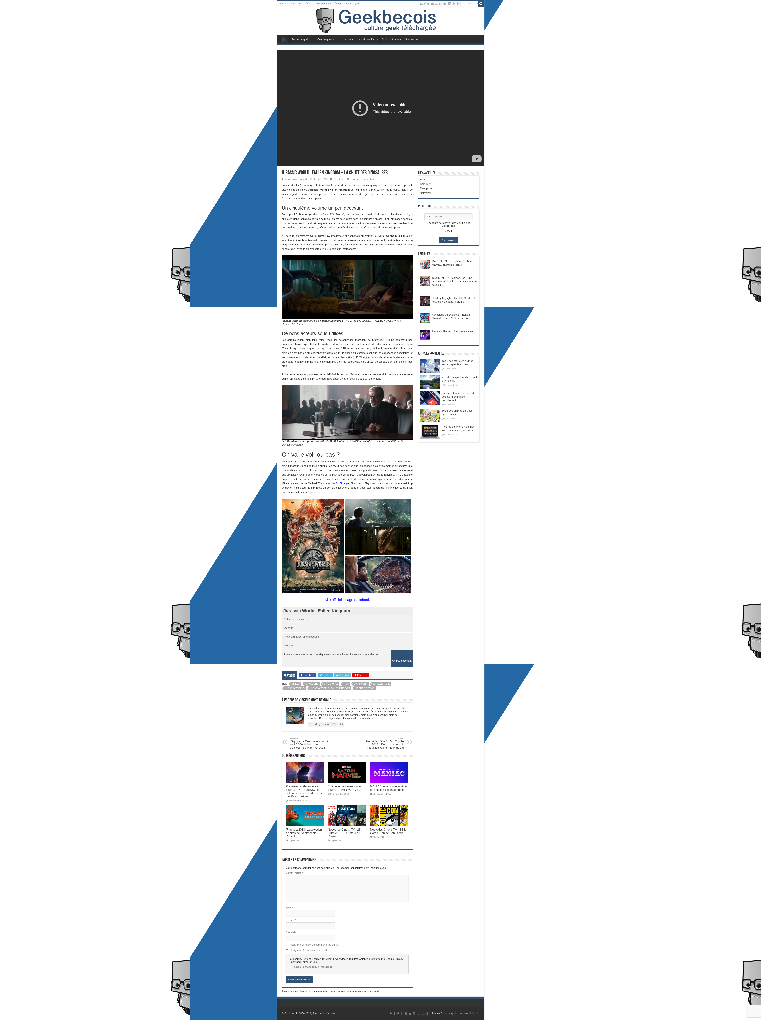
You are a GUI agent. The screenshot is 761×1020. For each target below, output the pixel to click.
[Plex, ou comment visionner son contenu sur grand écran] (430, 432)
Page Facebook (357, 600)
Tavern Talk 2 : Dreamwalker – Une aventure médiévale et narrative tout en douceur (454, 281)
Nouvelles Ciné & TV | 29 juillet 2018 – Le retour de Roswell (344, 833)
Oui (450, 231)
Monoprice (426, 188)
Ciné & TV (338, 179)
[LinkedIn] (432, 3)
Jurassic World (295, 688)
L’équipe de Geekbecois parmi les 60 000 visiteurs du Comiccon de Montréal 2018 (309, 743)
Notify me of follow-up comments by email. (314, 944)
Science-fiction (365, 688)
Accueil (284, 39)
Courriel (291, 920)
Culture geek (324, 39)
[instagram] (440, 3)
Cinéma (296, 684)
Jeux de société (366, 39)
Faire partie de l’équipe (329, 3)
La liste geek (353, 3)
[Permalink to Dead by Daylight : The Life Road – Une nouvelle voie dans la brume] (425, 301)
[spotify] (444, 3)
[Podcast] (457, 3)
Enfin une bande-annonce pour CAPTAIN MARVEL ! (345, 788)
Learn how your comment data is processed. (353, 991)
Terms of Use (309, 961)
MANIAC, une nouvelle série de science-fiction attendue (388, 788)
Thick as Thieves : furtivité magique (452, 331)
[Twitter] (428, 3)
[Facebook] (425, 3)
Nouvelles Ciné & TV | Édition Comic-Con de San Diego (389, 831)
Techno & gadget (301, 39)
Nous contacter (287, 3)
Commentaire (294, 872)
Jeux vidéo (344, 39)
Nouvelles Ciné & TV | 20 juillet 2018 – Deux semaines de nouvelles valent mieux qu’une (385, 743)
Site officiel (333, 600)
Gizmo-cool (411, 39)
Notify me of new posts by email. (309, 950)
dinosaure (311, 684)
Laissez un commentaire (362, 179)
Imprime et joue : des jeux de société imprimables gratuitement (458, 397)
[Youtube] (436, 3)
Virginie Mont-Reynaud (296, 179)
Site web (291, 932)
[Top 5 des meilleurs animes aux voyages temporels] (430, 366)
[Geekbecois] (380, 21)
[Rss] (421, 3)
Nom (289, 907)
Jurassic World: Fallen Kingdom (330, 688)
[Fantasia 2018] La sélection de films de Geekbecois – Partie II (304, 833)
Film (346, 684)
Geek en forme (390, 39)
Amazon (424, 179)
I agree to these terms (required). (313, 966)
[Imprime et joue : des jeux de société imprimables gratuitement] (430, 398)
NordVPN (425, 192)
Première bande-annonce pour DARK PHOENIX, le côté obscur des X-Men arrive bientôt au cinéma (305, 791)
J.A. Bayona (360, 684)
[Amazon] (454, 3)
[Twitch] (449, 3)
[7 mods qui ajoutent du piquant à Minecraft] (430, 382)
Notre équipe (306, 3)
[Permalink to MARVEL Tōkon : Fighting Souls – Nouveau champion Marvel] (425, 264)
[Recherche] (481, 4)
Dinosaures (331, 684)
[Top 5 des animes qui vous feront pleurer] (430, 415)
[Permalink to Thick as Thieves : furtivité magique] (425, 334)
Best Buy (425, 183)
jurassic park (381, 684)
